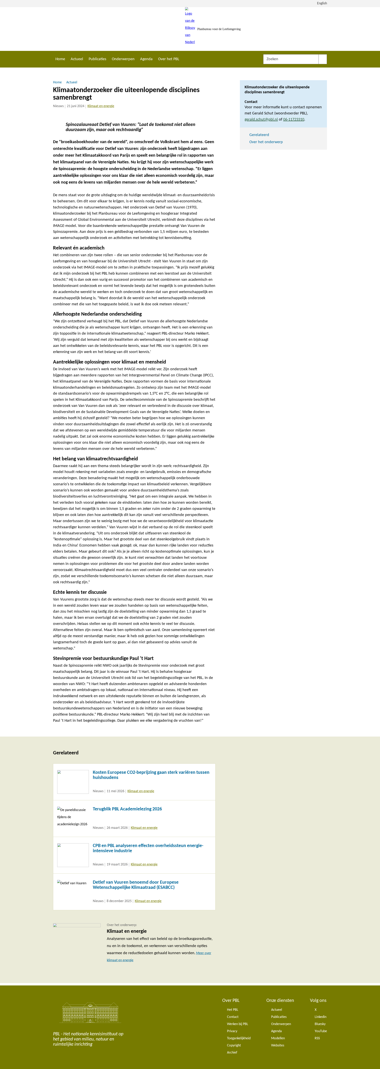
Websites (277, 1045)
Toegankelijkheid (239, 1038)
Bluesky (320, 1024)
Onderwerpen (123, 59)
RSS (317, 1038)
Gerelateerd (259, 135)
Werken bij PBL (237, 1024)
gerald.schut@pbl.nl (261, 120)
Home (60, 59)
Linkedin (320, 1017)
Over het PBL (168, 59)
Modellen (278, 1038)
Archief (232, 1053)
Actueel (77, 59)
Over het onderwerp (266, 142)
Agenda (146, 59)
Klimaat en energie (100, 106)
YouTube (321, 1031)
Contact (232, 1017)
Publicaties (97, 59)
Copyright (234, 1045)
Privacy (232, 1031)
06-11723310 (293, 120)
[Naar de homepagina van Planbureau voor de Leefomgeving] (190, 29)
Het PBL (232, 1010)
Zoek (322, 59)
